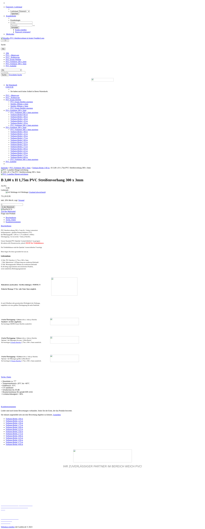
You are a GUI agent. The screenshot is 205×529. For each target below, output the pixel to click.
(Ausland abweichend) (37, 192)
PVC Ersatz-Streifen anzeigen (21, 102)
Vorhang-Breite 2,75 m (19, 147)
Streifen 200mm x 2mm (19, 104)
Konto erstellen (21, 30)
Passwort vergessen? (23, 32)
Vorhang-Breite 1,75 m (19, 138)
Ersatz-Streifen (15, 342)
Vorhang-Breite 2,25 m (19, 142)
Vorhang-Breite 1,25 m (19, 134)
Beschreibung (11, 218)
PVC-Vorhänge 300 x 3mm (16, 64)
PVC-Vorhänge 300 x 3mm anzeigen (24, 130)
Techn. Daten (11, 220)
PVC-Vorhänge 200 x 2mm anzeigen (24, 112)
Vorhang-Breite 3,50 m (19, 153)
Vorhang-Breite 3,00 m (19, 149)
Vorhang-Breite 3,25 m (19, 151)
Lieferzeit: (5, 190)
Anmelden (57, 415)
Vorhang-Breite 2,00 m (19, 140)
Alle (7, 53)
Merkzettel (10, 34)
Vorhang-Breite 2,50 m (19, 145)
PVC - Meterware (12, 55)
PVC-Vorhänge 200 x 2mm (16, 62)
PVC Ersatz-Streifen (13, 59)
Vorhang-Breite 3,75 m (19, 155)
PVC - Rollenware (13, 57)
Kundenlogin (11, 16)
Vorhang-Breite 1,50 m (19, 123)
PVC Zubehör (11, 66)
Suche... (5, 75)
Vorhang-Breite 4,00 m (19, 157)
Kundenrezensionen (13, 222)
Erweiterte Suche (15, 75)
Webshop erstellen (8, 527)
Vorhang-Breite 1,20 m (19, 119)
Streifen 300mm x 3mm (19, 106)
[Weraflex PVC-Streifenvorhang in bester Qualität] (22, 38)
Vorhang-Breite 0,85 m (19, 115)
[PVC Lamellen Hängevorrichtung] (14, 174)
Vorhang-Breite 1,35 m (19, 121)
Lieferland (14, 11)
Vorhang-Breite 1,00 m (19, 117)
